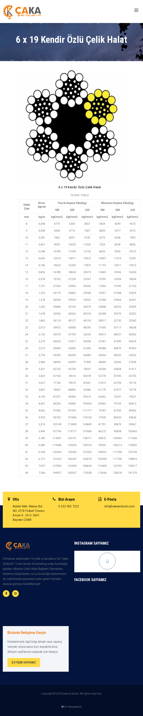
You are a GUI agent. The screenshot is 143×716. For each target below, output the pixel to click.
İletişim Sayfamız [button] (24, 662)
